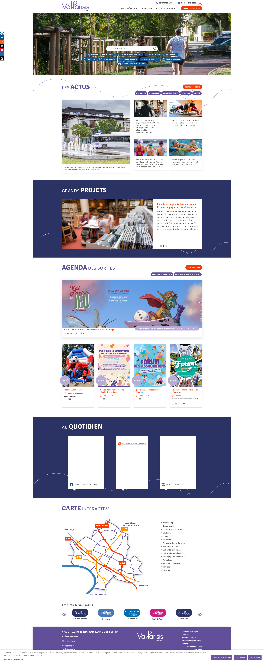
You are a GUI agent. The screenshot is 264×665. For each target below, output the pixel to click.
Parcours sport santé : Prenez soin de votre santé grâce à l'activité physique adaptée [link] (185, 123)
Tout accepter (255, 657)
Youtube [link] (2, 50)
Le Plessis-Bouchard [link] (172, 553)
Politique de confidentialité (13, 659)
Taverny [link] (166, 570)
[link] (2, 34)
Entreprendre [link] (109, 59)
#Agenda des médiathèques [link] (187, 274)
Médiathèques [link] (155, 54)
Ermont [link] (166, 536)
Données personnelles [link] (191, 641)
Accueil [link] (185, 632)
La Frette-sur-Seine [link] (172, 550)
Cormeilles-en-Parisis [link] (173, 529)
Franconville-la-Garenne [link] (174, 543)
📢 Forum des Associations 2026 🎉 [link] (148, 391)
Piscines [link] (94, 54)
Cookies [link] (185, 644)
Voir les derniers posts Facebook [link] (85, 484)
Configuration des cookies (221, 657)
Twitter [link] (2, 46)
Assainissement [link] (151, 59)
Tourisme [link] (91, 59)
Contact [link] (185, 635)
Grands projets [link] (149, 8)
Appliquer (155, 48)
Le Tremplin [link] (132, 618)
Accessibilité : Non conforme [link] (194, 648)
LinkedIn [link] (2, 54)
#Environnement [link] (170, 93)
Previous (64, 614)
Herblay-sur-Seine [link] (171, 546)
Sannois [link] (166, 567)
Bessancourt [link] (168, 526)
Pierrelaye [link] (167, 560)
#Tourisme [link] (141, 93)
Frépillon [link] (167, 539)
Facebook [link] (2, 38)
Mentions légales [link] (189, 638)
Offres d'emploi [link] (188, 3)
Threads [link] (2, 58)
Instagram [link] (2, 42)
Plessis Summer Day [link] (73, 390)
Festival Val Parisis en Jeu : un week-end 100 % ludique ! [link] (90, 329)
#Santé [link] (197, 93)
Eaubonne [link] (167, 533)
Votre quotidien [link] (169, 8)
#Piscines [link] (186, 93)
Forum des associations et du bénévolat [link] (185, 391)
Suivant (200, 614)
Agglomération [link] (129, 8)
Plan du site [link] (193, 632)
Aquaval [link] (109, 54)
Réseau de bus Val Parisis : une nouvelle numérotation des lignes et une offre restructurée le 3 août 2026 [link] (95, 168)
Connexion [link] (200, 3)
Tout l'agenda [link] (194, 267)
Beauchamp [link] (168, 522)
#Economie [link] (154, 93)
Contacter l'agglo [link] (167, 3)
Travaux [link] (172, 54)
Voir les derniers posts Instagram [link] (134, 444)
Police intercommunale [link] (131, 54)
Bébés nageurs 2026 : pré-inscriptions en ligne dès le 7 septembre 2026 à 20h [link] (184, 162)
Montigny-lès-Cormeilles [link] (174, 556)
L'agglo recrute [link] (130, 59)
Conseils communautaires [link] (133, 64)
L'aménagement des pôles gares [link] (175, 204)
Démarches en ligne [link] (191, 8)
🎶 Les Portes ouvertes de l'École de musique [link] (112, 391)
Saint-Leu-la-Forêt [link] (171, 563)
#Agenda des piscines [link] (162, 274)
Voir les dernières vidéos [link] (174, 484)
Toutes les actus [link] (192, 87)
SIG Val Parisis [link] (80, 618)
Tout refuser (240, 657)
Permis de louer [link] (173, 59)
